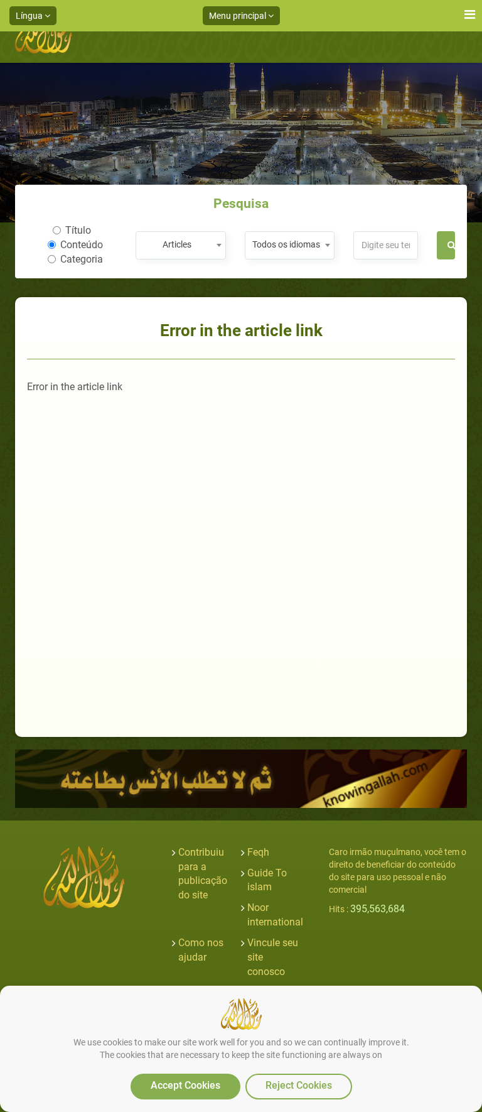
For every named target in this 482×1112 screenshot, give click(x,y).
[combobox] (180, 245)
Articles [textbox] (177, 244)
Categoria (81, 259)
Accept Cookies (185, 1085)
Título (78, 230)
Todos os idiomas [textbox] (286, 244)
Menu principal (238, 16)
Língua (30, 16)
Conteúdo (81, 245)
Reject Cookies (298, 1085)
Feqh (258, 852)
